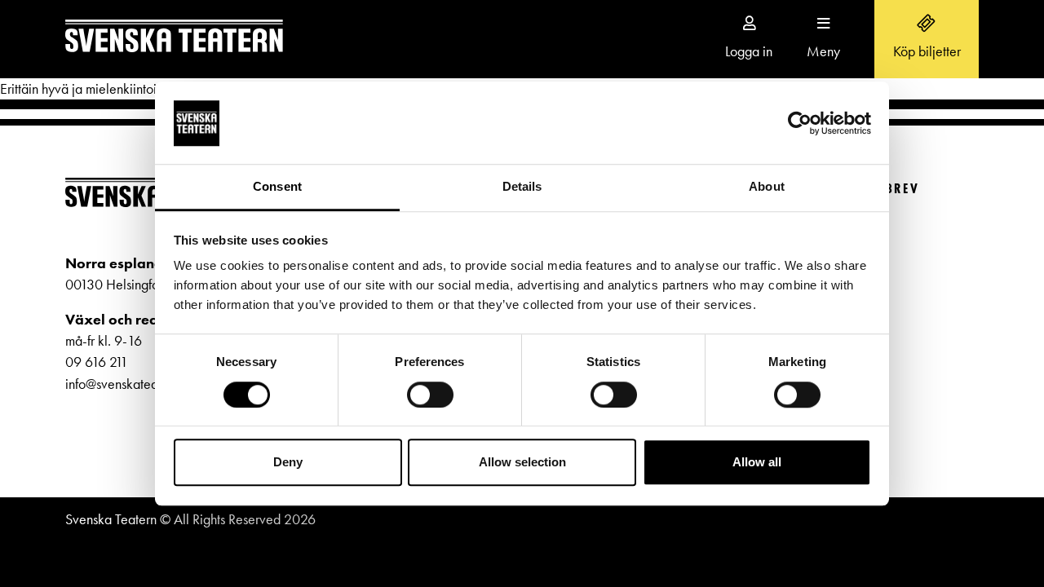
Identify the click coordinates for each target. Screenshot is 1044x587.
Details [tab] (522, 187)
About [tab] (767, 187)
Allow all (756, 462)
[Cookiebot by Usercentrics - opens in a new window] (799, 123)
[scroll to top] (998, 541)
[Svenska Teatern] (174, 39)
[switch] (430, 395)
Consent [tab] (277, 187)
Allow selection (522, 462)
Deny (288, 462)
